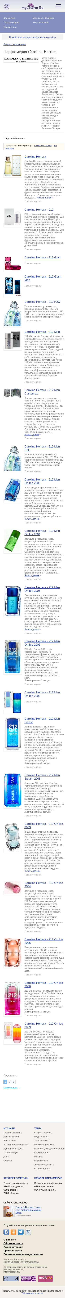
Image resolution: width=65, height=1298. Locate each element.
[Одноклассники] (13, 1232)
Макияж (38, 1156)
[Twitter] (21, 1232)
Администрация (13, 1247)
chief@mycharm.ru (29, 1262)
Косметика (9, 18)
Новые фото (9, 1140)
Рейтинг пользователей (15, 1144)
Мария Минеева (11, 1262)
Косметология (41, 1152)
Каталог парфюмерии (14, 44)
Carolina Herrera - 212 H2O (42, 301)
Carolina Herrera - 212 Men (42, 331)
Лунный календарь (13, 1148)
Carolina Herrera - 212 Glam (42, 257)
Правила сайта (12, 1250)
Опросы (7, 1160)
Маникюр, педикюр (43, 18)
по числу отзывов (42, 145)
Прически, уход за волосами (49, 1148)
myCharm (9, 1128)
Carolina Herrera (35, 156)
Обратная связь (13, 1243)
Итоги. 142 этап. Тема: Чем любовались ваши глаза (28, 1210)
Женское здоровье (44, 1164)
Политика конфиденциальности (23, 1254)
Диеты (6, 1156)
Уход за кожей (41, 22)
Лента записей (11, 1136)
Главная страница (12, 1132)
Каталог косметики (15, 1178)
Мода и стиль (41, 1136)
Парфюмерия (11, 22)
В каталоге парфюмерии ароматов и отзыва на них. (48, 1186)
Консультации (10, 1152)
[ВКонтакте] (6, 1232)
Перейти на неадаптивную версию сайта (32, 37)
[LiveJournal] (28, 1232)
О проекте (9, 1239)
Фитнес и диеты (42, 1168)
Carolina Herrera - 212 (38, 209)
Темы (37, 1128)
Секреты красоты (43, 1132)
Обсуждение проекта (32, 1293)
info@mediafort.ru (11, 1272)
